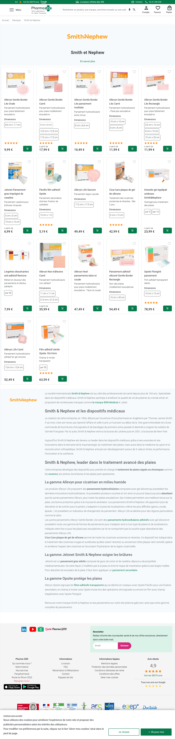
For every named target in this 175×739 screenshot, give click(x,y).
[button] (12, 10)
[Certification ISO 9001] (28, 707)
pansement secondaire (124, 570)
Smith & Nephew (81, 393)
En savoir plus (87, 61)
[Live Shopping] (40, 629)
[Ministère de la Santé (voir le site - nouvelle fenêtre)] (46, 707)
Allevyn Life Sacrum (85, 189)
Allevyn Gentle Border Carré (51, 101)
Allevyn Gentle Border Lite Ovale (16, 101)
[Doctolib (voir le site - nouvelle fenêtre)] (150, 707)
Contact (138, 2)
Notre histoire (21, 667)
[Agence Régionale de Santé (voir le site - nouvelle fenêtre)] (96, 707)
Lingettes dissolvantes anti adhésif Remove (16, 273)
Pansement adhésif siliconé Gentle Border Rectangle (121, 275)
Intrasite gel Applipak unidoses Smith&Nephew (155, 193)
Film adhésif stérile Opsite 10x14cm (49, 351)
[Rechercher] (134, 10)
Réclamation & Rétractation (65, 670)
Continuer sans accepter (12, 716)
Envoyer (125, 645)
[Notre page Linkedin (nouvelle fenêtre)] (24, 629)
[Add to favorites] (29, 72)
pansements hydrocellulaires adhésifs (128, 519)
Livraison (65, 663)
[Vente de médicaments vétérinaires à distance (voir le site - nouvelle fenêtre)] (72, 707)
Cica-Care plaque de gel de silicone (122, 191)
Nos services (22, 670)
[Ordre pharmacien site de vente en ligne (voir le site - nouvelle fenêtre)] (58, 707)
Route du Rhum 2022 (22, 677)
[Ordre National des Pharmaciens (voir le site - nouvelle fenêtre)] (84, 707)
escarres (53, 474)
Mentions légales (109, 663)
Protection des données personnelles (109, 667)
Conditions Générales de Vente (109, 670)
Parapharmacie (21, 674)
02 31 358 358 (155, 2)
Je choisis (124, 732)
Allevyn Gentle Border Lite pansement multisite (86, 103)
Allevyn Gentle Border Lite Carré (121, 101)
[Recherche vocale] (129, 10)
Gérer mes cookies (109, 677)
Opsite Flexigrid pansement (152, 273)
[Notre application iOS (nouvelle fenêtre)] (12, 687)
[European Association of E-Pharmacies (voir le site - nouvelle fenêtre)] (130, 707)
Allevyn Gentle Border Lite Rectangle (156, 101)
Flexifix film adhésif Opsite (49, 191)
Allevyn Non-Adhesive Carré (51, 273)
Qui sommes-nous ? (21, 663)
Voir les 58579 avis (31, 2)
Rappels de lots (65, 677)
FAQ (66, 667)
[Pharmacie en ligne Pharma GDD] (41, 10)
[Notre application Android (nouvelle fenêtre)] (31, 687)
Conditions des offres (109, 674)
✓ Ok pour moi (156, 732)
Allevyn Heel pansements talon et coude (85, 275)
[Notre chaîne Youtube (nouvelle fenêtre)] (33, 629)
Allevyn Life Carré (13, 349)
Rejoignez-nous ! (22, 681)
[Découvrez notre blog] (56, 629)
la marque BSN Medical (105, 402)
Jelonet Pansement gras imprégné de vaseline (15, 193)
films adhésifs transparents (89, 585)
